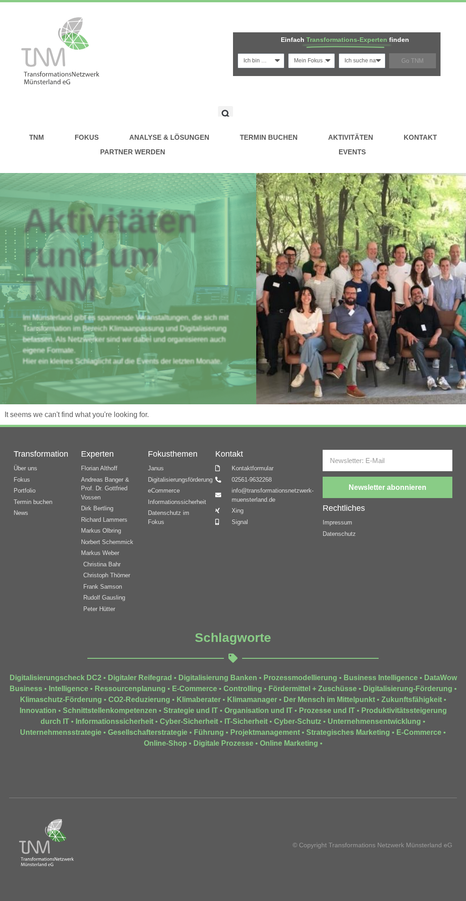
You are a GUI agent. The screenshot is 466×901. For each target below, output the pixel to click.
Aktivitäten (350, 137)
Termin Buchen (269, 137)
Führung (209, 732)
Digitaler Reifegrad (140, 678)
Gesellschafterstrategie (147, 732)
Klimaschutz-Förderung (61, 699)
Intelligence (68, 688)
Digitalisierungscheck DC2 (55, 678)
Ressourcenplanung (130, 688)
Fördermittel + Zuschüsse (312, 688)
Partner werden (132, 152)
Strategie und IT (190, 710)
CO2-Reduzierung (139, 699)
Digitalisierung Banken (217, 678)
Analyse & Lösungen (169, 137)
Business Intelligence (381, 678)
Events (352, 152)
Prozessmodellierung (300, 678)
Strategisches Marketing (348, 732)
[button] (225, 113)
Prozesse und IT (327, 710)
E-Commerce (194, 688)
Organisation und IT (258, 710)
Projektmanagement (265, 732)
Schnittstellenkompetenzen (110, 710)
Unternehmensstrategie (60, 732)
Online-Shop (165, 743)
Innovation (38, 710)
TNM (36, 137)
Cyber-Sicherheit (189, 721)
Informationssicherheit (114, 721)
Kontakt (420, 137)
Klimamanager (252, 699)
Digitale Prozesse (223, 743)
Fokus (87, 137)
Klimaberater (199, 699)
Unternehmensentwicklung (374, 721)
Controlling (242, 688)
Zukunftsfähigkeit (411, 699)
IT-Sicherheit (246, 721)
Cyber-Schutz (297, 721)
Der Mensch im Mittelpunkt (329, 699)
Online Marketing (289, 743)
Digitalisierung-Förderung (407, 688)
